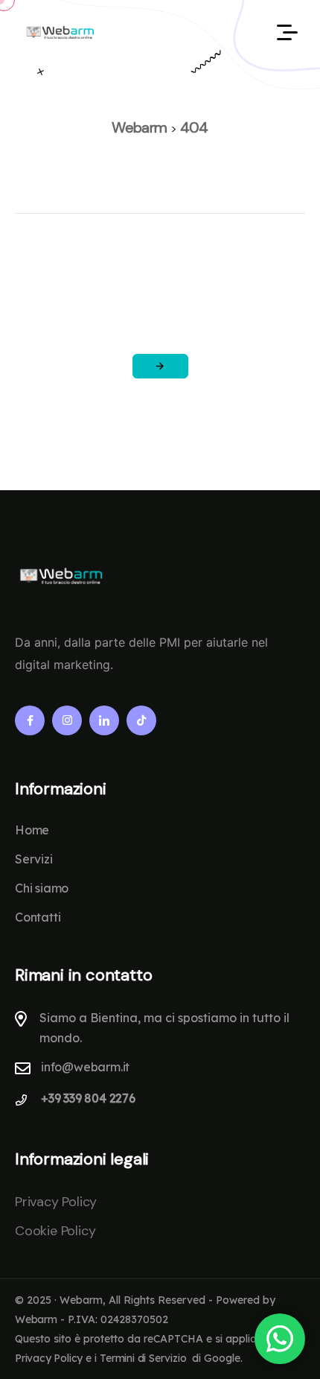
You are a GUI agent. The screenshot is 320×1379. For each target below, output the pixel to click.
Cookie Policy (55, 1231)
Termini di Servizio (143, 1358)
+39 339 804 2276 (88, 1098)
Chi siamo (41, 888)
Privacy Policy (56, 1202)
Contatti (37, 917)
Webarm (36, 1319)
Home (32, 829)
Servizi (34, 859)
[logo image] (59, 31)
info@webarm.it (85, 1066)
